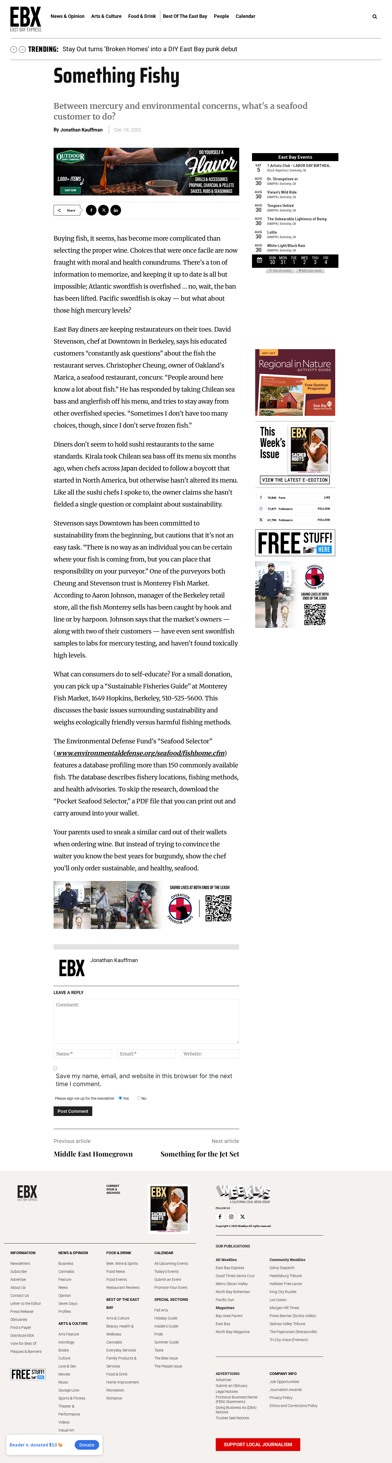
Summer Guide (166, 1342)
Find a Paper (20, 1327)
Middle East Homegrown (93, 1153)
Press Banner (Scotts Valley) (293, 1316)
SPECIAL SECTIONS (171, 1299)
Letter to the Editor (25, 1303)
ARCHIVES (113, 1189)
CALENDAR (163, 1253)
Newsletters (20, 1263)
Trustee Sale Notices (232, 1418)
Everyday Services (121, 1350)
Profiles (64, 1311)
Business (65, 1263)
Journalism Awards (286, 1390)
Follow (324, 509)
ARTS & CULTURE (73, 1323)
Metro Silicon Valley (232, 1284)
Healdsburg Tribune (286, 1276)
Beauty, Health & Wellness (120, 1330)
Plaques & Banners (26, 1351)
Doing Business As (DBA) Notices (236, 1409)
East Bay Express (230, 1268)
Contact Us (19, 1295)
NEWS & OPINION (73, 1253)
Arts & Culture (117, 1318)
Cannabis (66, 1271)
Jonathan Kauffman (81, 130)
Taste (158, 1350)
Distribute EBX (22, 1335)
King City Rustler (283, 1292)
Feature (64, 1279)
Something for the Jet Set (200, 1153)
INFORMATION (22, 1253)
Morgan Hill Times (284, 1308)
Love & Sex (67, 1366)
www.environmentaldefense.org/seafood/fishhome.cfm (140, 753)
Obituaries (18, 1319)
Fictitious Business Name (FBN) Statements (236, 1399)
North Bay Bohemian (233, 1292)
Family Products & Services (121, 1362)
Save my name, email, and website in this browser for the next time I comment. (144, 1080)
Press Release (21, 1311)
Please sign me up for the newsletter (84, 1098)
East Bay (223, 1324)
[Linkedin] (115, 210)
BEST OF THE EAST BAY (122, 1303)
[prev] (13, 49)
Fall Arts (161, 1310)
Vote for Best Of (23, 1343)
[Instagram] (231, 1217)
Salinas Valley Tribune (287, 1324)
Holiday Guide (165, 1318)
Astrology (66, 1342)
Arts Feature (68, 1334)
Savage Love (68, 1390)
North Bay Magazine (233, 1332)
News (63, 1287)
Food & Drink (116, 1374)
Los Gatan (278, 1300)
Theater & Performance (69, 1410)
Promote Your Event (170, 1287)
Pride (158, 1334)
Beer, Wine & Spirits (122, 1263)
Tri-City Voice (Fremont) (289, 1340)
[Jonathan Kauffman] (72, 968)
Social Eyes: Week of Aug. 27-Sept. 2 (114, 49)
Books (63, 1350)
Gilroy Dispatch (282, 1268)
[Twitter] (103, 210)
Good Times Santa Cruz (235, 1276)
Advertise (18, 1279)
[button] (374, 16)
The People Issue (168, 1366)
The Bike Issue (166, 1358)
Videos (64, 1422)
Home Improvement (122, 1382)
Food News (115, 1271)
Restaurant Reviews (122, 1287)
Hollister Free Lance (286, 1284)
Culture (64, 1358)
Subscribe (18, 1271)
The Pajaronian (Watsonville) (293, 1332)
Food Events (116, 1279)
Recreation (115, 1390)
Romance (114, 1398)
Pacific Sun (225, 1300)
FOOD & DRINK (118, 1253)
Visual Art (66, 1430)
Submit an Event (167, 1279)
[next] (22, 49)
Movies (64, 1374)
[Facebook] (91, 210)
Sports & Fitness (71, 1398)
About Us (18, 1287)
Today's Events (166, 1271)
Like (327, 497)
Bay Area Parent (229, 1316)
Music (63, 1382)
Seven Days (67, 1303)
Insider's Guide (166, 1326)
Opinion (64, 1295)
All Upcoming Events (171, 1263)
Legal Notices (227, 1391)
